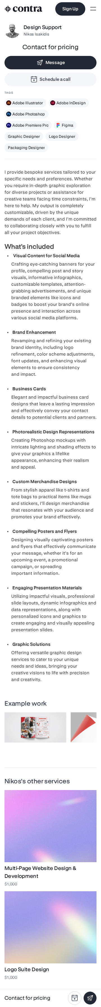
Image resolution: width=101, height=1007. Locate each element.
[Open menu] (93, 9)
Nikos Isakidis (36, 34)
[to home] (23, 9)
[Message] (90, 998)
